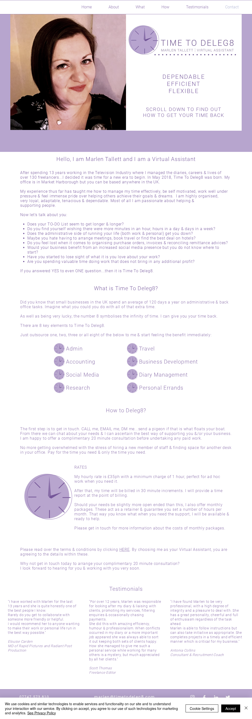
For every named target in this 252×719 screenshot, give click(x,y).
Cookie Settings (202, 708)
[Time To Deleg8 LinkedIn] (216, 697)
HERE (124, 549)
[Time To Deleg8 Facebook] (204, 697)
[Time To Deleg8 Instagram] (192, 697)
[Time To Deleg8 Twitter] (228, 697)
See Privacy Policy (41, 712)
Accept (230, 708)
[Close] (246, 708)
